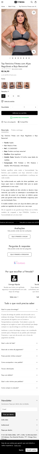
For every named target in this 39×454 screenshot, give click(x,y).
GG (18, 96)
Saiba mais (13, 297)
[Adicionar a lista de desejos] (34, 13)
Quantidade (5, 107)
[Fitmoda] (19, 2)
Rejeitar (21, 450)
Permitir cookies (31, 450)
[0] (35, 2)
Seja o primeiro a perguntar (19, 254)
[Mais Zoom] (34, 52)
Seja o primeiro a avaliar (19, 236)
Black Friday (11, 6)
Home (3, 6)
